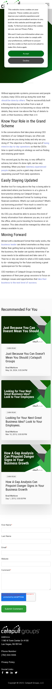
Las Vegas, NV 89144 (11, 644)
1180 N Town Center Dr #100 (15, 640)
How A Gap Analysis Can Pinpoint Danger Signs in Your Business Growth (25, 485)
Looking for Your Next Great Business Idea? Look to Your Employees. (24, 421)
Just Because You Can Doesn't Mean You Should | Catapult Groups (25, 357)
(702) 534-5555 (8, 655)
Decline (26, 60)
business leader (8, 244)
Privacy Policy (8, 662)
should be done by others (13, 100)
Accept (26, 53)
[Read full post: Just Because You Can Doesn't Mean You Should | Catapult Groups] (26, 330)
